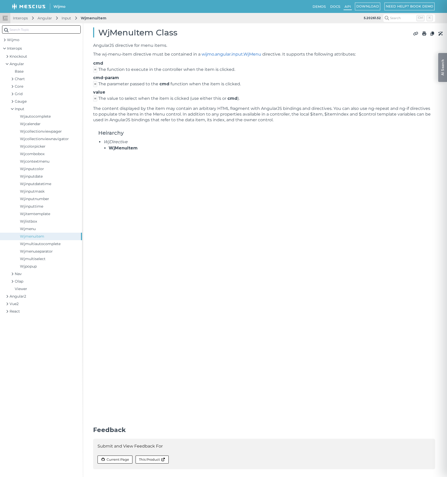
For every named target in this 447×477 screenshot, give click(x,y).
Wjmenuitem (93, 18)
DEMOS (319, 6)
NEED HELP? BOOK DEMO (409, 6)
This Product (149, 459)
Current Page (118, 459)
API (348, 6)
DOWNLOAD (367, 6)
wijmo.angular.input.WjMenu (231, 54)
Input (66, 18)
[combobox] (41, 29)
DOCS (335, 6)
